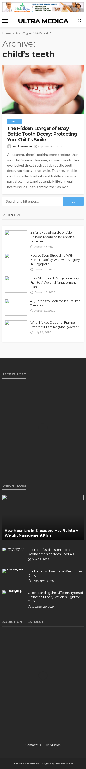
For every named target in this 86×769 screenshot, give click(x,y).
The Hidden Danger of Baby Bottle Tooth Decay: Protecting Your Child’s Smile (42, 134)
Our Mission (52, 745)
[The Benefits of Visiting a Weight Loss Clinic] (13, 571)
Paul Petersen (22, 146)
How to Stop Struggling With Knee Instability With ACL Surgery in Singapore (55, 259)
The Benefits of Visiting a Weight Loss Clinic (55, 573)
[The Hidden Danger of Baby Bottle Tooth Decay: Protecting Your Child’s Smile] (43, 89)
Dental (15, 121)
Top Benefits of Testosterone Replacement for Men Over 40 (51, 552)
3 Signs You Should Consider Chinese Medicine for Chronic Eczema (52, 237)
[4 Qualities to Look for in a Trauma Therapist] (16, 307)
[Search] (79, 21)
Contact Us (33, 745)
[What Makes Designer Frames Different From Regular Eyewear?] (16, 328)
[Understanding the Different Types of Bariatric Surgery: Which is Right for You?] (13, 592)
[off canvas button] (5, 21)
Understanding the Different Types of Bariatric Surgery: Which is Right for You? (55, 597)
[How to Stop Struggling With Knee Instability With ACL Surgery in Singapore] (16, 261)
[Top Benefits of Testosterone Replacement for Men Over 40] (13, 549)
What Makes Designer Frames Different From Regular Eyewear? (55, 325)
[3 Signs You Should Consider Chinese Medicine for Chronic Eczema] (16, 238)
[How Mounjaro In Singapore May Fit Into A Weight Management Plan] (16, 284)
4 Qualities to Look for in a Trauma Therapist (55, 303)
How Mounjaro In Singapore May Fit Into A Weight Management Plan (54, 282)
